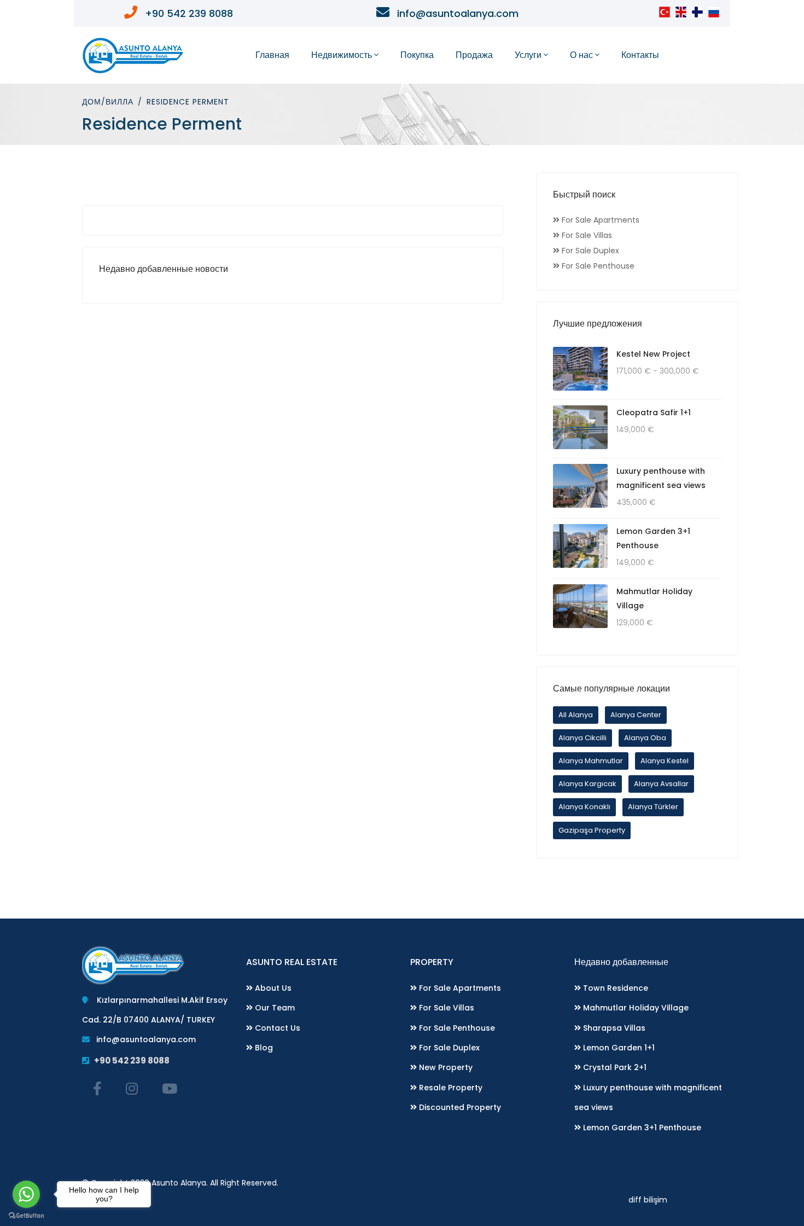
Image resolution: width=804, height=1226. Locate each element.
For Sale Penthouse (456, 1027)
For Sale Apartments (459, 988)
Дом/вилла (107, 101)
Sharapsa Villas (613, 1027)
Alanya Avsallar (661, 783)
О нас (581, 55)
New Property (445, 1067)
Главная (272, 55)
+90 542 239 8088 (129, 1060)
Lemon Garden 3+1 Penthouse (641, 1127)
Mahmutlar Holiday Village (635, 1007)
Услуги (528, 55)
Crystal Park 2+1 (613, 1067)
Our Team (274, 1007)
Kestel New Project (653, 353)
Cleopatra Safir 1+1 (653, 412)
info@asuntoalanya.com (143, 1039)
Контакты (640, 55)
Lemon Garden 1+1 (618, 1047)
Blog (263, 1047)
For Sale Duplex (448, 1047)
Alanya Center (635, 715)
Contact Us (276, 1027)
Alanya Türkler (653, 806)
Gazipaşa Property (591, 830)
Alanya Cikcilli (582, 738)
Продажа (474, 55)
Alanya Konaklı (584, 806)
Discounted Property (459, 1107)
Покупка (417, 55)
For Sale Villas (445, 1007)
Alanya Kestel (664, 761)
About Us (272, 988)
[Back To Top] (773, 1195)
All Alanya (575, 715)
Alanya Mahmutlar (590, 761)
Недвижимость (341, 55)
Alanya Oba (645, 738)
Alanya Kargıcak (587, 783)
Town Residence (614, 988)
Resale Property (449, 1087)
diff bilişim (647, 1199)
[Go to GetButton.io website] (26, 1215)
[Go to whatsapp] (26, 1194)
